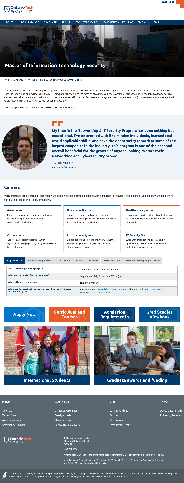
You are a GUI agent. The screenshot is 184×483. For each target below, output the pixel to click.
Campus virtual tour (120, 425)
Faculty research (87, 22)
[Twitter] (11, 449)
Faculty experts (63, 415)
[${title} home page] (18, 9)
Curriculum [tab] (64, 260)
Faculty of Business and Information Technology (34, 17)
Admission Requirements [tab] (40, 260)
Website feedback (11, 420)
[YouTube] (29, 449)
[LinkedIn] (23, 449)
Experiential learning (118, 22)
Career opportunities (66, 410)
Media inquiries (63, 420)
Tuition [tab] (79, 260)
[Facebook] (5, 449)
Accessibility (8, 425)
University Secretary (171, 415)
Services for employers (67, 425)
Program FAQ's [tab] (14, 260)
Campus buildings (118, 410)
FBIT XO (142, 22)
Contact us (7, 410)
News (155, 22)
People (66, 22)
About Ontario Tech (171, 410)
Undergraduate (28, 22)
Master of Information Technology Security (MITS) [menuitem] (55, 80)
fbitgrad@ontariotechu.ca (110, 289)
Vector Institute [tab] (111, 260)
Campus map (116, 415)
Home (6, 80)
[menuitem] (9, 80)
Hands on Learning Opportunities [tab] (142, 260)
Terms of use (9, 415)
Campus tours (116, 420)
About (8, 22)
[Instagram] (17, 449)
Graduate (50, 22)
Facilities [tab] (93, 260)
